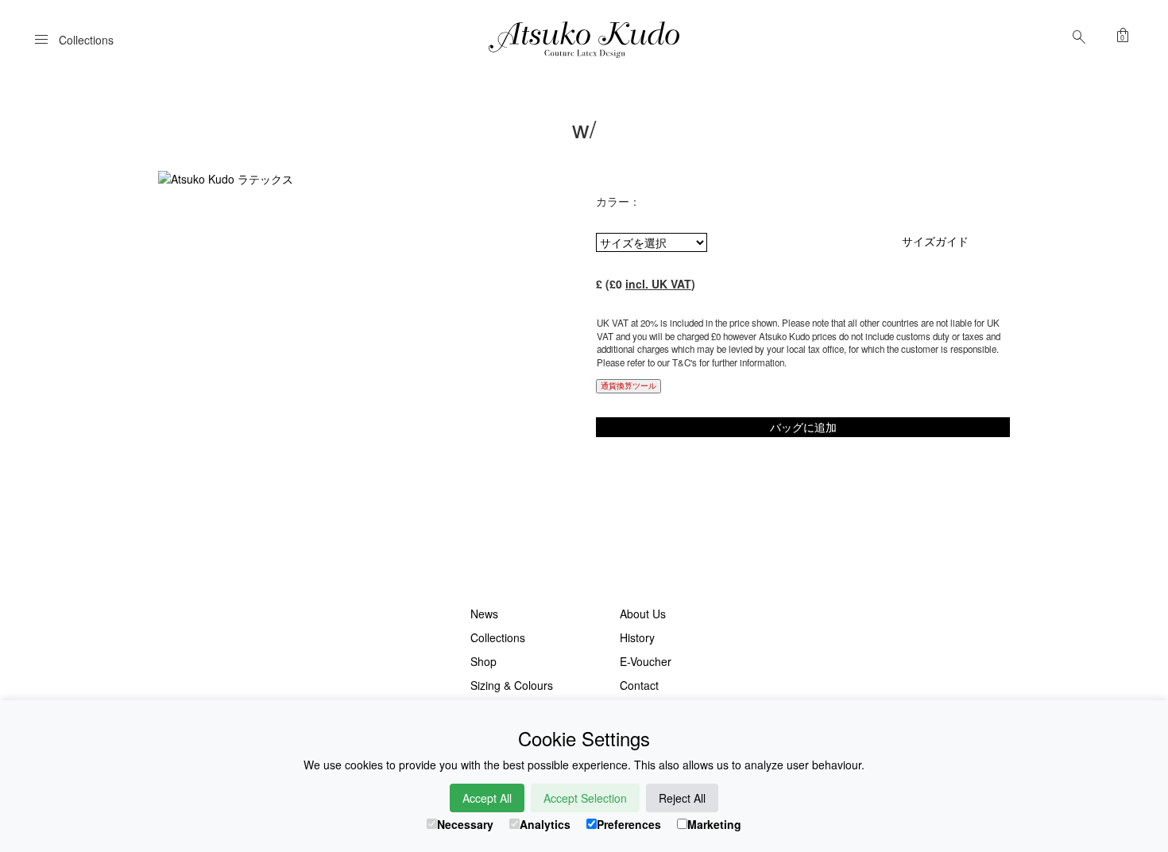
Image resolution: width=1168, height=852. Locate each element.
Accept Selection (585, 798)
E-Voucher (645, 661)
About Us (643, 614)
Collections (497, 637)
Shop (483, 661)
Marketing (714, 824)
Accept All (487, 798)
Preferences (629, 824)
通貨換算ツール (628, 385)
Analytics (545, 824)
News (484, 614)
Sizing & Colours (511, 685)
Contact (639, 685)
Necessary (465, 824)
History (637, 637)
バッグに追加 (803, 427)
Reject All (682, 798)
